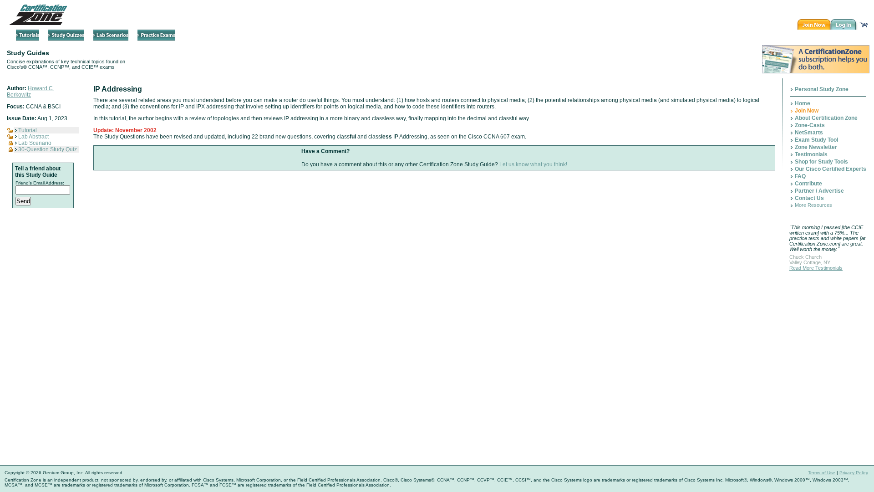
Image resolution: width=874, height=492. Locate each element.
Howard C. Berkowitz (30, 91)
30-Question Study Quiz (47, 149)
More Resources (813, 205)
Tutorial (27, 130)
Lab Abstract (33, 136)
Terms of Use (821, 472)
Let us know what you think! (533, 164)
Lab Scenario (34, 143)
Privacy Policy (853, 472)
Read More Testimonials (816, 268)
